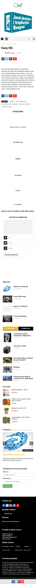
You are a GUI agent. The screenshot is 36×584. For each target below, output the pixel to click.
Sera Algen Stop (18, 142)
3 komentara (16, 348)
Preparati (9, 43)
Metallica (16, 367)
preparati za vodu (6, 106)
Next (31, 443)
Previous (4, 443)
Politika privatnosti (7, 533)
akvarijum (11, 101)
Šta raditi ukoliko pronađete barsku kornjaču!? (23, 359)
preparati (15, 104)
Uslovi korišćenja (7, 535)
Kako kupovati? (6, 538)
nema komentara (17, 288)
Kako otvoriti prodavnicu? (9, 537)
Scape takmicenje (19, 296)
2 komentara (16, 369)
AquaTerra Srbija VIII (20, 286)
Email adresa (7, 478)
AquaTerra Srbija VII (20, 306)
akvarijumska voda (21, 101)
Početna (3, 43)
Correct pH (18, 175)
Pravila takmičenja (19, 316)
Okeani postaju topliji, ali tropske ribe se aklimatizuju (23, 377)
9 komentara (16, 337)
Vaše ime (5, 471)
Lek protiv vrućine (19, 346)
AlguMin (17, 159)
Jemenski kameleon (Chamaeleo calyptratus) (22, 334)
